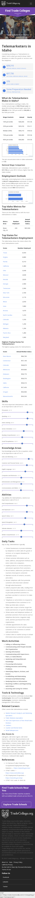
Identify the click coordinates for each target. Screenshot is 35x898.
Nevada (5, 279)
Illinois (5, 302)
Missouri (5, 275)
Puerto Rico (7, 333)
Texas (5, 253)
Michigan (5, 324)
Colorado (6, 319)
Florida (5, 262)
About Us (5, 862)
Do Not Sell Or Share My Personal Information (16, 867)
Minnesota (6, 369)
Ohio (4, 270)
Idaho (5, 383)
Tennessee (6, 288)
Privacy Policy (18, 862)
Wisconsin (6, 297)
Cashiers (8, 725)
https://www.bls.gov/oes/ (22, 768)
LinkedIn (5, 882)
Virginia (5, 257)
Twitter (5, 886)
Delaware (6, 374)
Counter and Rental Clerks (14, 728)
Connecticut (6, 361)
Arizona (5, 310)
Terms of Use (6, 869)
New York (6, 293)
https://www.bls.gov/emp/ (14, 778)
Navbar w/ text (10, 3)
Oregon (5, 392)
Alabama (5, 328)
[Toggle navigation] (31, 4)
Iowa (4, 306)
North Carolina (7, 315)
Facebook (6, 877)
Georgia (5, 284)
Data (10, 862)
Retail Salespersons (12, 730)
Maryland (6, 337)
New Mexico (7, 356)
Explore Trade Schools (15, 804)
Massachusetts (8, 396)
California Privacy (7, 865)
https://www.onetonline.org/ (15, 773)
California (6, 266)
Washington (7, 378)
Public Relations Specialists (14, 718)
